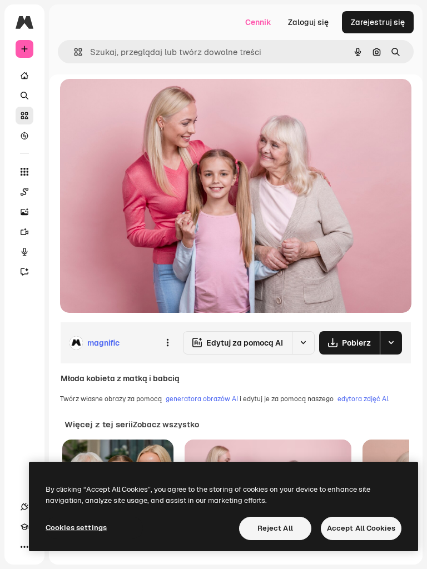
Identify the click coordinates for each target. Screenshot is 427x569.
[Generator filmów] (24, 232)
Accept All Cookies (361, 528)
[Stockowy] (24, 115)
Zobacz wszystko (166, 425)
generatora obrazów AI (202, 399)
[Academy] (24, 527)
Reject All (275, 528)
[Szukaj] (24, 95)
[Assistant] (24, 272)
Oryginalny (137, 99)
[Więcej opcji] (167, 343)
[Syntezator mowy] (24, 252)
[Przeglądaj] (24, 135)
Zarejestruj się (378, 22)
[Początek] (24, 75)
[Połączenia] (24, 507)
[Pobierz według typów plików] (391, 343)
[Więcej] (24, 547)
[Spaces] (24, 192)
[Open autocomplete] (73, 52)
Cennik (258, 22)
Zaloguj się (308, 22)
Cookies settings (76, 527)
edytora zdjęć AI (362, 399)
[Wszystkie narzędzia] (24, 172)
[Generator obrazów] (24, 212)
